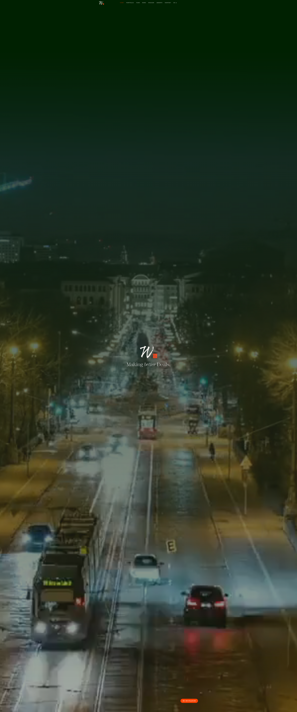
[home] (101, 3)
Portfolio (130, 2)
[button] (175, 2)
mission (151, 2)
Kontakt (168, 2)
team (138, 2)
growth (159, 2)
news (144, 2)
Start (122, 2)
